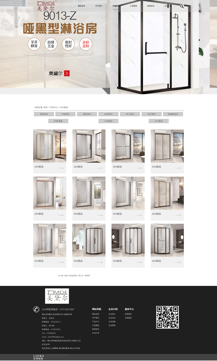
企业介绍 (168, 6)
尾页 (88, 276)
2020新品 (64, 107)
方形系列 (65, 114)
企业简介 (112, 314)
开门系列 (130, 114)
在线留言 (128, 318)
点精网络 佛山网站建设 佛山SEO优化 (65, 348)
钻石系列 (108, 114)
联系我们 (128, 314)
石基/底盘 (58, 121)
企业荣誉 (112, 325)
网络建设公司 (51, 355)
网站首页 (81, 6)
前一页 (77, 276)
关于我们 (98, 6)
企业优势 (112, 322)
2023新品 (159, 121)
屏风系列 (44, 114)
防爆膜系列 (173, 114)
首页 (45, 107)
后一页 (84, 276)
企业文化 (112, 318)
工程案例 (133, 6)
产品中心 (116, 6)
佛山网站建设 (62, 355)
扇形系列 (87, 114)
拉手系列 (152, 114)
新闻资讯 (150, 6)
